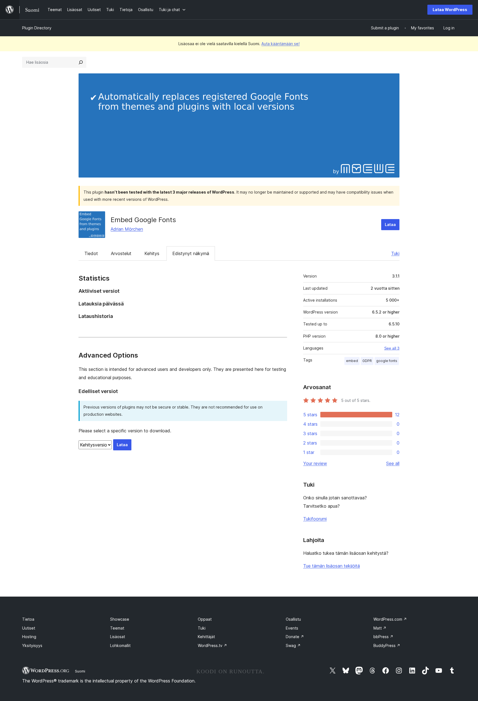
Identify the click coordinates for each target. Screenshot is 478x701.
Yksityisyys (32, 645)
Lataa (390, 224)
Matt (379, 628)
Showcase (119, 619)
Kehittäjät (206, 636)
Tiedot (91, 253)
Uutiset (28, 628)
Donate (295, 636)
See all (392, 463)
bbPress (383, 636)
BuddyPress (386, 645)
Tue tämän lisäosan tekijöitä (331, 566)
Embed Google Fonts (143, 220)
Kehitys (151, 253)
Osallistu (293, 619)
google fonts (386, 361)
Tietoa (28, 619)
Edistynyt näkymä (190, 253)
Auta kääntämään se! (280, 43)
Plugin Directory (36, 27)
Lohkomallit (120, 645)
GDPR (367, 361)
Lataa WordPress (450, 9)
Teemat (117, 628)
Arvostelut (121, 253)
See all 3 (391, 348)
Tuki (395, 253)
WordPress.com (390, 619)
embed (352, 361)
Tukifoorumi (315, 519)
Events (292, 628)
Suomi (80, 671)
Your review (315, 463)
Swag (293, 645)
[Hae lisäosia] (80, 62)
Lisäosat (117, 636)
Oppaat (205, 619)
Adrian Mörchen (127, 229)
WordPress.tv (212, 645)
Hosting (29, 636)
